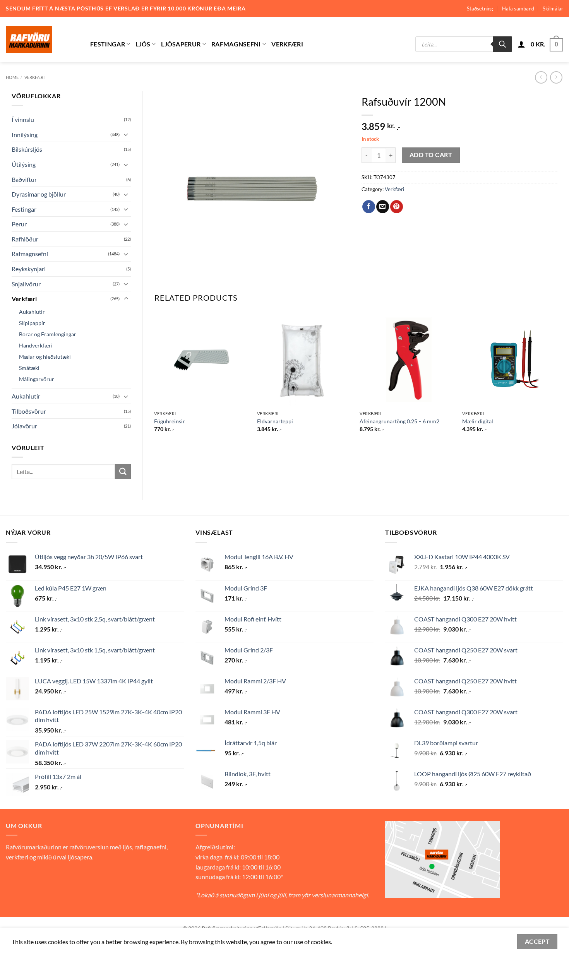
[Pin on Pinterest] (396, 206)
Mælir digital (477, 421)
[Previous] (155, 379)
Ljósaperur (181, 44)
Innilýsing (25, 134)
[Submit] (122, 471)
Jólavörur (24, 426)
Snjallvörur (26, 284)
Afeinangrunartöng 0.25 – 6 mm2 (399, 421)
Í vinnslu (23, 119)
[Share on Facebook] (368, 206)
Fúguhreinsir (169, 421)
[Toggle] (126, 134)
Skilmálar (553, 8)
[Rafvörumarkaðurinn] (42, 39)
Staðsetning (480, 8)
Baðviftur (24, 179)
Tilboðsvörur (29, 411)
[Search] (502, 44)
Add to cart (431, 154)
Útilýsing (24, 164)
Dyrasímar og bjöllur (39, 194)
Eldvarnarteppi (275, 421)
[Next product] (541, 77)
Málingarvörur (36, 379)
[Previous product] (556, 77)
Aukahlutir (32, 311)
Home (12, 77)
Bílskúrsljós (27, 149)
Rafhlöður (25, 239)
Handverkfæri (36, 345)
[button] (521, 44)
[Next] (557, 379)
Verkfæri (287, 44)
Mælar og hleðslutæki (45, 356)
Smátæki (29, 368)
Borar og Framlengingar (47, 334)
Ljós (142, 44)
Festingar (107, 44)
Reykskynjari (29, 268)
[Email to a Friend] (382, 206)
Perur (19, 224)
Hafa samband (518, 8)
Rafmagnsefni (236, 44)
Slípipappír (32, 323)
